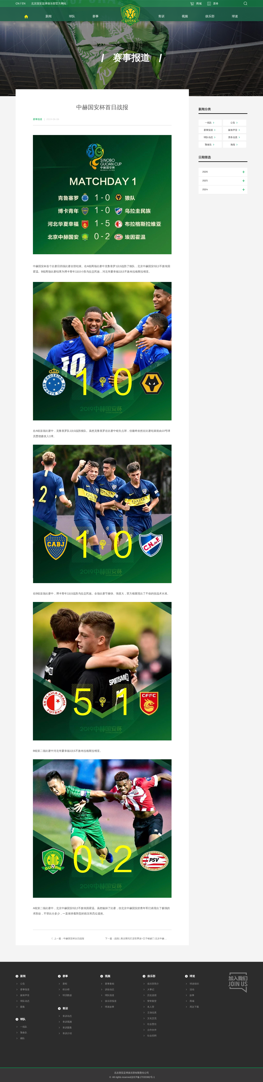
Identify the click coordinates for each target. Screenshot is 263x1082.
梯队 (22, 1038)
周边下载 (194, 1006)
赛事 (65, 976)
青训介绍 (67, 1033)
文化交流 (152, 1018)
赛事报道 (208, 130)
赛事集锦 (109, 983)
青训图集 (67, 1027)
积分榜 (66, 989)
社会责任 (152, 1024)
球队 (23, 1019)
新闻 (23, 976)
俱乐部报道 (110, 1001)
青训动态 (67, 1016)
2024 (205, 189)
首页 (26, 17)
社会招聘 (152, 1035)
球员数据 (67, 995)
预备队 (208, 144)
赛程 (65, 983)
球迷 (192, 976)
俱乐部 (151, 976)
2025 (205, 181)
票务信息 (232, 137)
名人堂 (150, 1006)
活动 (192, 989)
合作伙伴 (152, 1030)
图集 (22, 1006)
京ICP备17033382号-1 (143, 1077)
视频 (107, 976)
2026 (205, 172)
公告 (232, 122)
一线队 (208, 122)
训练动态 (109, 989)
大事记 (150, 989)
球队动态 (208, 137)
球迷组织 (194, 983)
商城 (192, 1001)
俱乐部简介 (153, 983)
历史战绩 (152, 995)
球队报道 (109, 995)
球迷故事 (109, 1006)
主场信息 (152, 1012)
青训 (65, 1008)
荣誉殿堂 (152, 1001)
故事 (192, 995)
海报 (232, 144)
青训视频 (67, 1021)
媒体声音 (232, 130)
